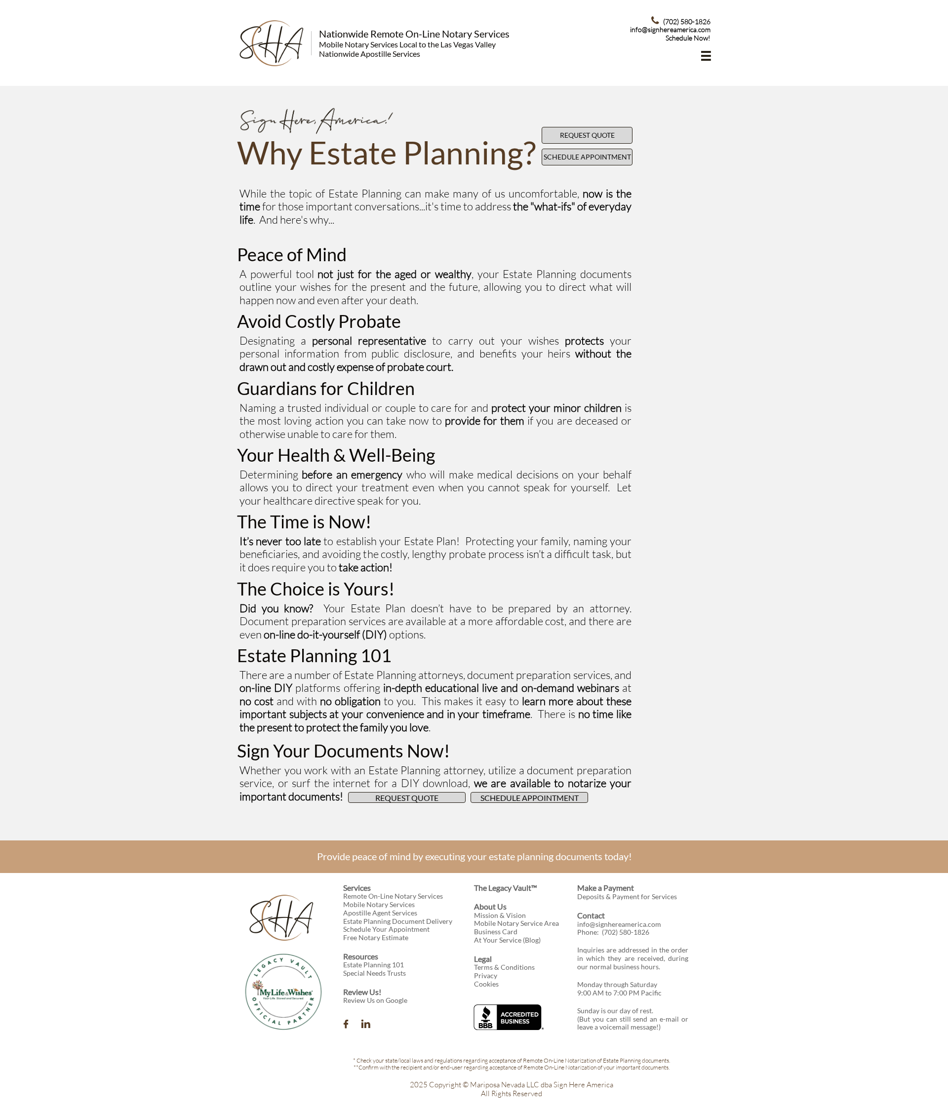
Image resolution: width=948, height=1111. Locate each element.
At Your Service (497, 940)
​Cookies (486, 984)
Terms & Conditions (504, 967)
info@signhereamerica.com (619, 924)
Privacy (485, 975)
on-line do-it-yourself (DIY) (325, 634)
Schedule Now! (688, 38)
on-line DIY (265, 687)
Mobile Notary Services (379, 904)
